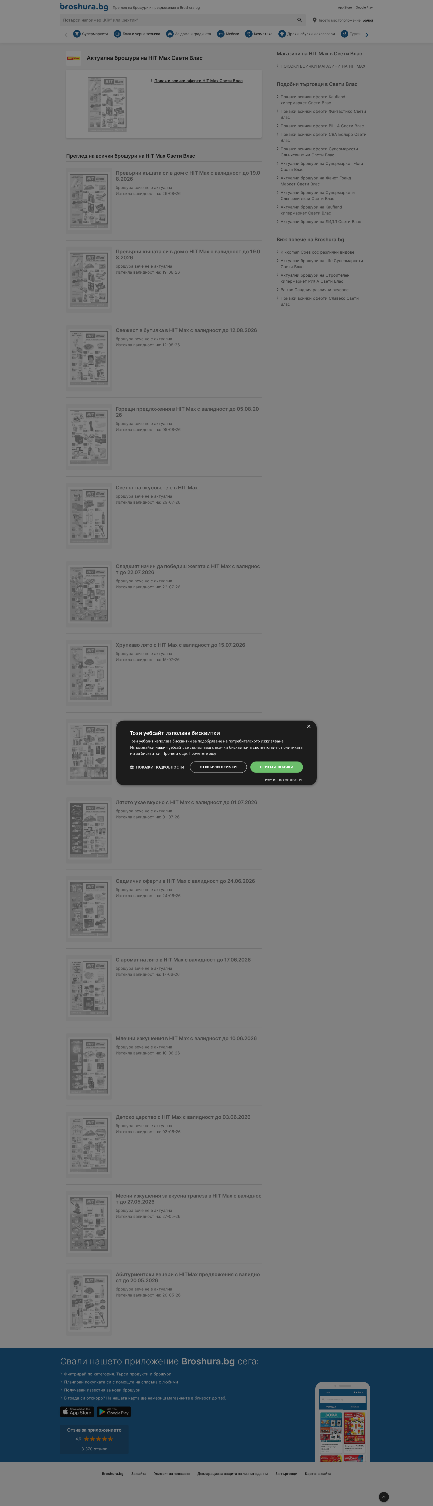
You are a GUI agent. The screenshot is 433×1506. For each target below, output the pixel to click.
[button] (157, 767)
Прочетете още (202, 753)
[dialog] (216, 753)
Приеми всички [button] (276, 767)
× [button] (308, 726)
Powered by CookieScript (283, 780)
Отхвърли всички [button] (218, 767)
